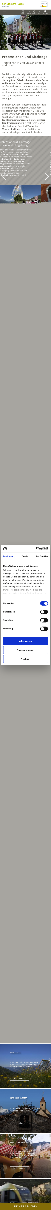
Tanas (30, 126)
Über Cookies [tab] (41, 556)
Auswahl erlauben (25, 650)
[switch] (44, 612)
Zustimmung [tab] (9, 556)
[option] (25, 32)
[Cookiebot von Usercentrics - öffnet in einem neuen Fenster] (36, 548)
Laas (17, 129)
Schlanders (27, 113)
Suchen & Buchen (26, 1206)
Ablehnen (25, 659)
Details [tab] (25, 556)
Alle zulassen (25, 641)
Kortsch (42, 113)
